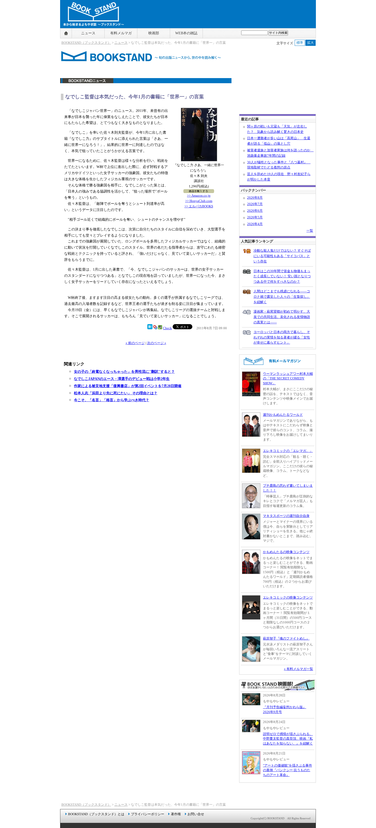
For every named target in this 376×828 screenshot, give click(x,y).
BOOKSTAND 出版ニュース (145, 83)
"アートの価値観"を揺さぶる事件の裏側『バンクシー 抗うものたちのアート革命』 (287, 770)
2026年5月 (255, 217)
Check (167, 328)
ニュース (88, 33)
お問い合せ (195, 814)
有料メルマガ (121, 33)
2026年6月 (255, 211)
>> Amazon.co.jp (199, 195)
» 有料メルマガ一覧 (298, 669)
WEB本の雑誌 (186, 33)
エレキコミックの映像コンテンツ (288, 597)
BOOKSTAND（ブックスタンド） (86, 43)
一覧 (309, 230)
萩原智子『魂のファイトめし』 (286, 638)
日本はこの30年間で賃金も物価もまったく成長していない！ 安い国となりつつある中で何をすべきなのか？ (282, 276)
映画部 (153, 33)
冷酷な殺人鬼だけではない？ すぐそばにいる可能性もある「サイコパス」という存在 (282, 256)
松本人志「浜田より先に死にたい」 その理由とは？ (115, 393)
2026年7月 (255, 204)
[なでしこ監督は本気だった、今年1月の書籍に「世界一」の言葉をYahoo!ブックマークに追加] (155, 328)
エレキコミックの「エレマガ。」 (288, 451)
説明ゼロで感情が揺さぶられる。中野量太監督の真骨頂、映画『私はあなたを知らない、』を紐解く (288, 738)
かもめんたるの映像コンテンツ (286, 552)
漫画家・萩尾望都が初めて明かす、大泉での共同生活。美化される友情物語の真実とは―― (281, 317)
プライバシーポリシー (147, 814)
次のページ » (156, 343)
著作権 (176, 814)
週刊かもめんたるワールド (283, 415)
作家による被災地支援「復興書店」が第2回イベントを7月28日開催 (127, 386)
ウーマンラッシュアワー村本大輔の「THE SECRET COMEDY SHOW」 (288, 378)
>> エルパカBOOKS (198, 206)
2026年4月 (255, 224)
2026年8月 (255, 197)
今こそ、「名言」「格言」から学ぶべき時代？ (111, 400)
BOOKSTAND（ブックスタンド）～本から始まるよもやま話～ (91, 33)
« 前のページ (135, 343)
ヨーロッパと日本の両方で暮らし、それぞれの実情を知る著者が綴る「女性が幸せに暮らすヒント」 (281, 337)
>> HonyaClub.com (198, 201)
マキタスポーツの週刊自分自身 (286, 516)
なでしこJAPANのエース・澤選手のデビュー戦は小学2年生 (122, 379)
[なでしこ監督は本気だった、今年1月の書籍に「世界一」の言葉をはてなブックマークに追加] (149, 328)
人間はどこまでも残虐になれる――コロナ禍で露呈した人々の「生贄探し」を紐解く (281, 296)
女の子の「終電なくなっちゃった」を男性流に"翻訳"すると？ (124, 371)
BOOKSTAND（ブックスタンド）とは (96, 814)
